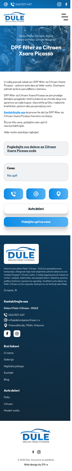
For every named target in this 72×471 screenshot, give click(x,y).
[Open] (64, 17)
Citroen (8, 404)
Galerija (9, 359)
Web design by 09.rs (36, 464)
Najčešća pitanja (14, 366)
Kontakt (8, 372)
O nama (8, 353)
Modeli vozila (11, 410)
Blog (6, 379)
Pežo (7, 397)
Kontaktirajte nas (14, 112)
